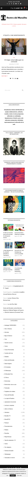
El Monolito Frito (14, 374)
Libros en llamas (14, 409)
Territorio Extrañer (14, 450)
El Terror (14, 377)
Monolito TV (14, 415)
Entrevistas (14, 381)
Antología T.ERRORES (14, 325)
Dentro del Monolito (14, 360)
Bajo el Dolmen (14, 335)
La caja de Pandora (14, 398)
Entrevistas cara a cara (14, 384)
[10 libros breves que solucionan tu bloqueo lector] (8, 227)
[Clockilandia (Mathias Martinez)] (20, 262)
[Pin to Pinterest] (15, 78)
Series (14, 443)
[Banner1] (14, 146)
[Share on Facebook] (12, 78)
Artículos (14, 332)
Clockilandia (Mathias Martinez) (18, 269)
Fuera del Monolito (14, 395)
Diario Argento (14, 363)
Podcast (14, 422)
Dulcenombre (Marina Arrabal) (19, 233)
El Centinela (14, 367)
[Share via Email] (17, 78)
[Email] (15, 3)
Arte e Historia (14, 328)
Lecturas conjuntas (14, 405)
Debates (14, 356)
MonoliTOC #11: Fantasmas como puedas (19, 252)
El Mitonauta (14, 370)
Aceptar (13, 475)
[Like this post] (10, 78)
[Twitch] (18, 3)
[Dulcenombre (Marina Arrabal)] (20, 227)
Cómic (14, 346)
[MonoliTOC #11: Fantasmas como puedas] (20, 245)
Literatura (14, 412)
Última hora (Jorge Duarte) (7, 268)
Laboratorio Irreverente (14, 402)
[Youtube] (13, 3)
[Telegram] (20, 3)
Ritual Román (14, 436)
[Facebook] (7, 468)
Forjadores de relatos (14, 391)
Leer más (4, 76)
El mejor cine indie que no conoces (14, 61)
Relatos (14, 429)
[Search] (26, 8)
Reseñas (14, 433)
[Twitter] (9, 3)
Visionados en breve (14, 457)
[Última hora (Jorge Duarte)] (8, 262)
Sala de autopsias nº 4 (14, 440)
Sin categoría (14, 447)
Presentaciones (14, 426)
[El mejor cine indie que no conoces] (14, 46)
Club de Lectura (14, 342)
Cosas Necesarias (14, 349)
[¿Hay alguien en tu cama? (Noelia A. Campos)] (8, 245)
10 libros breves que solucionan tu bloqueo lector (8, 235)
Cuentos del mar (14, 353)
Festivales (14, 388)
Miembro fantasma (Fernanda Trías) (14, 312)
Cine (14, 339)
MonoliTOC (14, 419)
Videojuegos (14, 454)
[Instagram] (11, 3)
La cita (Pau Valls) (12, 304)
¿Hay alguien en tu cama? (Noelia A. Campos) (8, 253)
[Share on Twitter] (14, 78)
